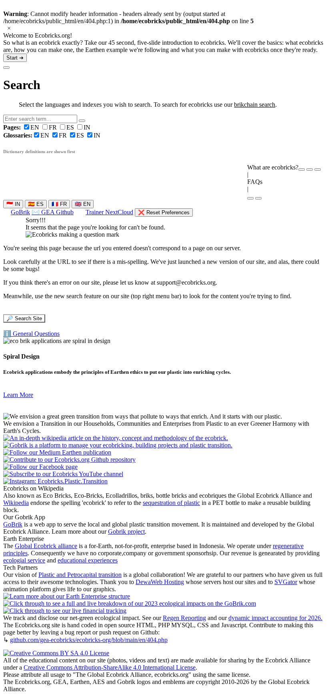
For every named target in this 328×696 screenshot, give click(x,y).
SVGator (285, 581)
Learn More (18, 394)
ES (71, 127)
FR (53, 127)
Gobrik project (126, 531)
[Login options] (317, 169)
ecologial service (24, 560)
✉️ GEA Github (53, 212)
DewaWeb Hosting (160, 581)
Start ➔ (15, 58)
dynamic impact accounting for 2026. (275, 617)
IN (87, 127)
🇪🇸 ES (36, 204)
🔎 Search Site (24, 318)
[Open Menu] (258, 198)
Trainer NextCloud (109, 212)
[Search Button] (82, 121)
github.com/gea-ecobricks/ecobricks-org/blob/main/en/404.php (89, 639)
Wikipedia (16, 502)
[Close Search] (6, 67)
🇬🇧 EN (82, 204)
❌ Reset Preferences (164, 212)
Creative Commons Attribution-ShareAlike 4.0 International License (110, 667)
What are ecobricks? (272, 167)
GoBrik (20, 212)
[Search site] (250, 198)
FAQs (254, 181)
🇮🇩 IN (13, 204)
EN (22, 127)
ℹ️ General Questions (31, 333)
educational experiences (88, 560)
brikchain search (254, 104)
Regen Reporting (184, 617)
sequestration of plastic (171, 502)
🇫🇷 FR (59, 204)
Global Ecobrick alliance (46, 545)
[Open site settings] (301, 169)
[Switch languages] (309, 169)
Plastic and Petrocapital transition (80, 574)
